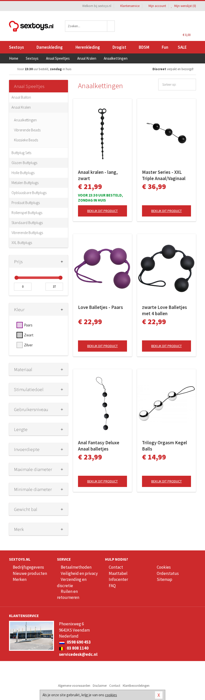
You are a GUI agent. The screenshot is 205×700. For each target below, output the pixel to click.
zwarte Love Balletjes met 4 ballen (164, 310)
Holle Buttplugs (23, 172)
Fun (165, 47)
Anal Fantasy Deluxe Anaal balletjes (98, 446)
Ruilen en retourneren (68, 594)
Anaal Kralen (21, 107)
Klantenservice (130, 6)
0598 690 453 (78, 642)
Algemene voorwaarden (74, 686)
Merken (19, 579)
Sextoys (16, 47)
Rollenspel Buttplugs (27, 212)
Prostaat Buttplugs (26, 202)
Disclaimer (100, 686)
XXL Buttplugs (22, 242)
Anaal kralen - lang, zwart (98, 175)
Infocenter (118, 579)
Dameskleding (49, 47)
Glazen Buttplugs (24, 162)
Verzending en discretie (71, 582)
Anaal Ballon (21, 97)
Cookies (164, 567)
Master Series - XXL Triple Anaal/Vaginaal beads (164, 175)
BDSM (144, 47)
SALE (182, 47)
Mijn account (157, 6)
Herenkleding (88, 47)
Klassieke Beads (26, 140)
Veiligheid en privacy (79, 573)
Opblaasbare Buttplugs (29, 192)
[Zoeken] (111, 26)
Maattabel (118, 573)
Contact (116, 567)
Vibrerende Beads (27, 130)
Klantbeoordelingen (136, 686)
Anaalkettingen (25, 120)
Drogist (119, 47)
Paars (28, 325)
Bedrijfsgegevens (28, 567)
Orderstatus (168, 573)
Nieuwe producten (30, 573)
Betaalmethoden (76, 567)
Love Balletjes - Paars (100, 307)
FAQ (112, 585)
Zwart (29, 335)
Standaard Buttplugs (27, 222)
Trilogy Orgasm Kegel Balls (164, 446)
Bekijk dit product (102, 211)
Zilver (28, 345)
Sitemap (164, 579)
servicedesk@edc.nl (78, 654)
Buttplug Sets (21, 152)
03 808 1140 (77, 648)
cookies (111, 695)
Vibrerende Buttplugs (27, 232)
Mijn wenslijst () (185, 6)
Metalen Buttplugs (25, 182)
